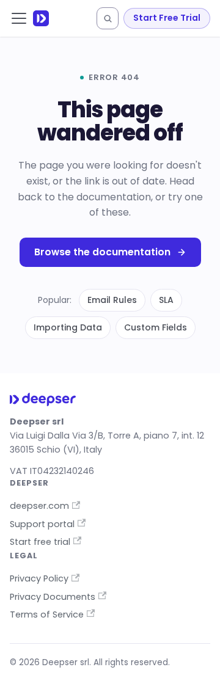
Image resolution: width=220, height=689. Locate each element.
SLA (166, 300)
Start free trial (40, 542)
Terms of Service (47, 614)
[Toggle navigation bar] (19, 18)
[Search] (108, 18)
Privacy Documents (52, 597)
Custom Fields (155, 327)
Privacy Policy (39, 578)
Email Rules (112, 300)
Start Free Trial (166, 18)
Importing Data (68, 327)
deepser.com (39, 506)
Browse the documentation (102, 252)
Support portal (42, 524)
